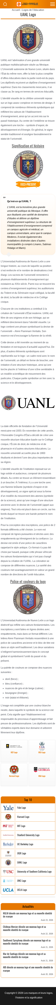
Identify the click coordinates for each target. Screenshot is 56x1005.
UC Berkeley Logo (25, 844)
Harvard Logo (23, 816)
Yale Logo (21, 807)
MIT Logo (21, 826)
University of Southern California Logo (34, 871)
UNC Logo (21, 880)
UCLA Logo (22, 889)
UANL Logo (22, 862)
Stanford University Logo (28, 835)
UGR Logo (21, 853)
